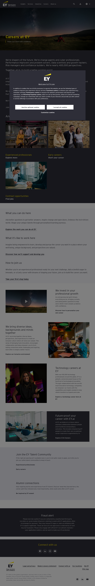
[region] (47, 95)
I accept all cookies (60, 107)
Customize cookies (48, 112)
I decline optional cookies (30, 107)
